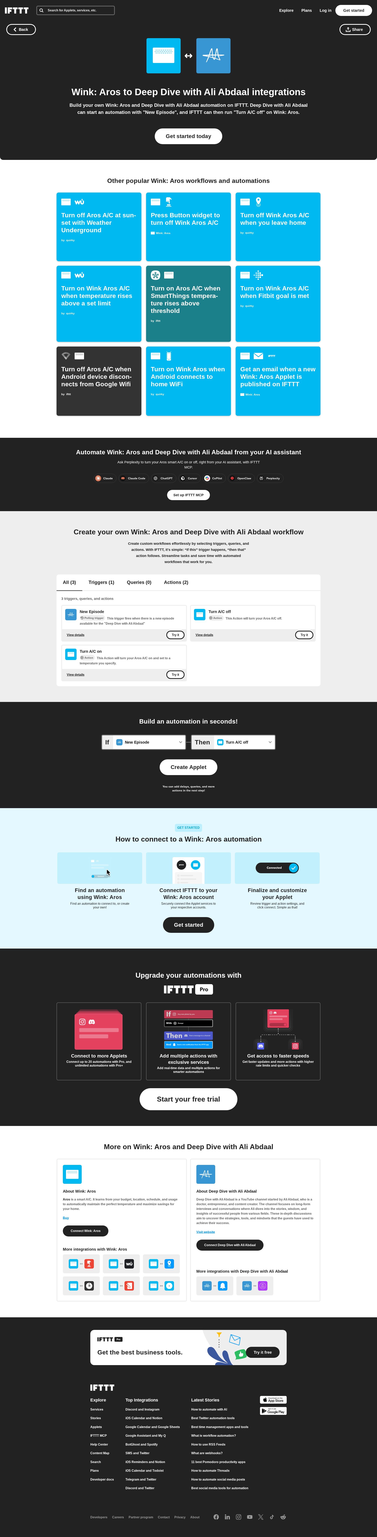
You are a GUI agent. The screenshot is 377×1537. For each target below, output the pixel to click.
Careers (118, 1517)
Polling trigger (93, 618)
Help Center (99, 1444)
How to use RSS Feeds (208, 1444)
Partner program (141, 1517)
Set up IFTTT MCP (188, 495)
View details (75, 635)
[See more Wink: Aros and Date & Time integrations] (81, 1285)
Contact (164, 1517)
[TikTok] (271, 1517)
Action (217, 618)
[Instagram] (238, 1517)
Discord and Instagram (142, 1409)
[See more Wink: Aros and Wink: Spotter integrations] (161, 1285)
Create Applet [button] (188, 767)
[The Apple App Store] (273, 1400)
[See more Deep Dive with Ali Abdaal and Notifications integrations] (214, 1285)
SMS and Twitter (137, 1453)
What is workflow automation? (213, 1435)
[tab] (69, 582)
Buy (66, 1218)
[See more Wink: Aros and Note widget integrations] (121, 1285)
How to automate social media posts (218, 1479)
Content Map (99, 1453)
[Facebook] (216, 1517)
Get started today (188, 136)
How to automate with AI (209, 1409)
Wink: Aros (96, 92)
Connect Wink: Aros (86, 1231)
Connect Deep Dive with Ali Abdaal (230, 1245)
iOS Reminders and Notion (145, 1462)
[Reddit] (283, 1517)
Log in (325, 10)
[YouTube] (249, 1517)
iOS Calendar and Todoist (144, 1470)
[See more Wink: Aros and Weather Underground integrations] (121, 1263)
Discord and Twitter (139, 1488)
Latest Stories (205, 1400)
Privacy (180, 1517)
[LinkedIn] (227, 1517)
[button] (188, 925)
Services (96, 1409)
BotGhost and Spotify (141, 1444)
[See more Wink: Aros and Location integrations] (161, 1263)
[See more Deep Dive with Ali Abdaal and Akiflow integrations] (254, 1285)
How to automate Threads (210, 1470)
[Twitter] (260, 1517)
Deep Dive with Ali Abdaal (192, 92)
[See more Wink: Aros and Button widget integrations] (81, 1263)
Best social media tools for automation (219, 1488)
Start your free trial (188, 1099)
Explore (286, 10)
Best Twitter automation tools (213, 1418)
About (194, 1517)
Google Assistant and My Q (145, 1435)
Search (95, 1462)
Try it (175, 635)
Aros (66, 1199)
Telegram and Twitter (140, 1479)
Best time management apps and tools (219, 1427)
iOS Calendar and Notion (143, 1418)
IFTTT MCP (98, 1435)
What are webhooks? (207, 1453)
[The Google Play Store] (273, 1412)
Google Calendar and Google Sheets (152, 1427)
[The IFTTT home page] (16, 10)
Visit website (205, 1232)
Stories (95, 1418)
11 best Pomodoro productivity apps (218, 1462)
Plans (306, 10)
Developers (98, 1517)
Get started (353, 10)
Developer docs (102, 1479)
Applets (96, 1427)
